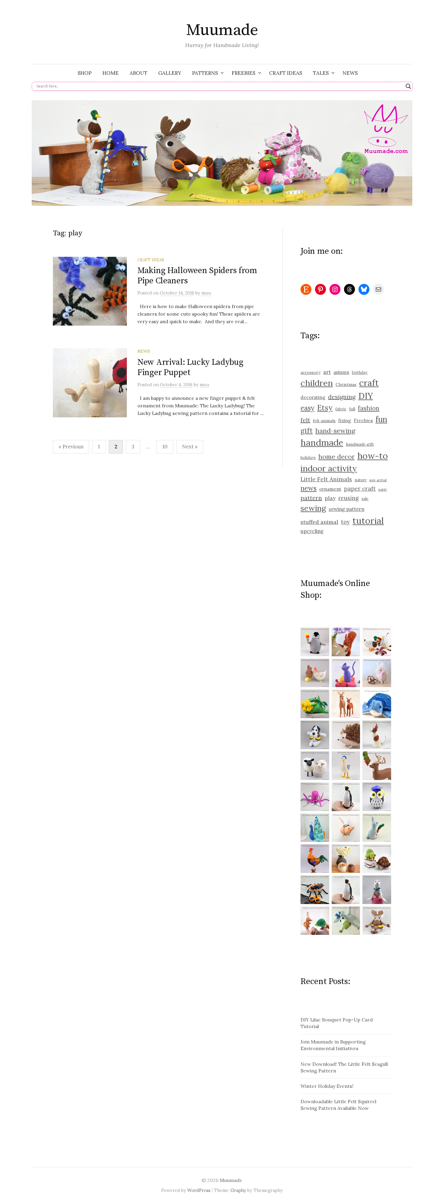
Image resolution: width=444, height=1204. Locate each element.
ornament (330, 489)
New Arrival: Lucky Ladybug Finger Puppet (190, 367)
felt (305, 420)
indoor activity (329, 468)
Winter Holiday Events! (327, 1086)
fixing (344, 420)
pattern (311, 498)
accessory (310, 372)
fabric (340, 408)
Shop (85, 73)
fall (352, 409)
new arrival (378, 480)
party (382, 489)
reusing (348, 498)
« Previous (71, 446)
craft (369, 382)
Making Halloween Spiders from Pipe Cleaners (197, 275)
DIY (365, 395)
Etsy (325, 407)
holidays (308, 457)
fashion (368, 408)
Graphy (238, 1190)
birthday (360, 372)
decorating (313, 397)
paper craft (360, 488)
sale (365, 498)
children (317, 382)
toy (345, 521)
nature (361, 479)
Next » (190, 446)
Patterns (205, 73)
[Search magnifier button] (408, 86)
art (327, 371)
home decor (336, 457)
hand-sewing (335, 430)
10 (165, 446)
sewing (313, 508)
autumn (341, 372)
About (138, 73)
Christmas (346, 384)
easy (307, 407)
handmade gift (360, 444)
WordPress (199, 1190)
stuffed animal (319, 521)
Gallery (169, 73)
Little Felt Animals (326, 479)
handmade (322, 442)
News (350, 73)
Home (110, 73)
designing (342, 396)
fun (381, 419)
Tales (321, 73)
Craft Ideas (285, 73)
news (309, 488)
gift (307, 430)
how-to (372, 455)
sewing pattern (346, 509)
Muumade (222, 30)
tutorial (368, 520)
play (330, 498)
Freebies (243, 73)
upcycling (312, 531)
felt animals (324, 420)
